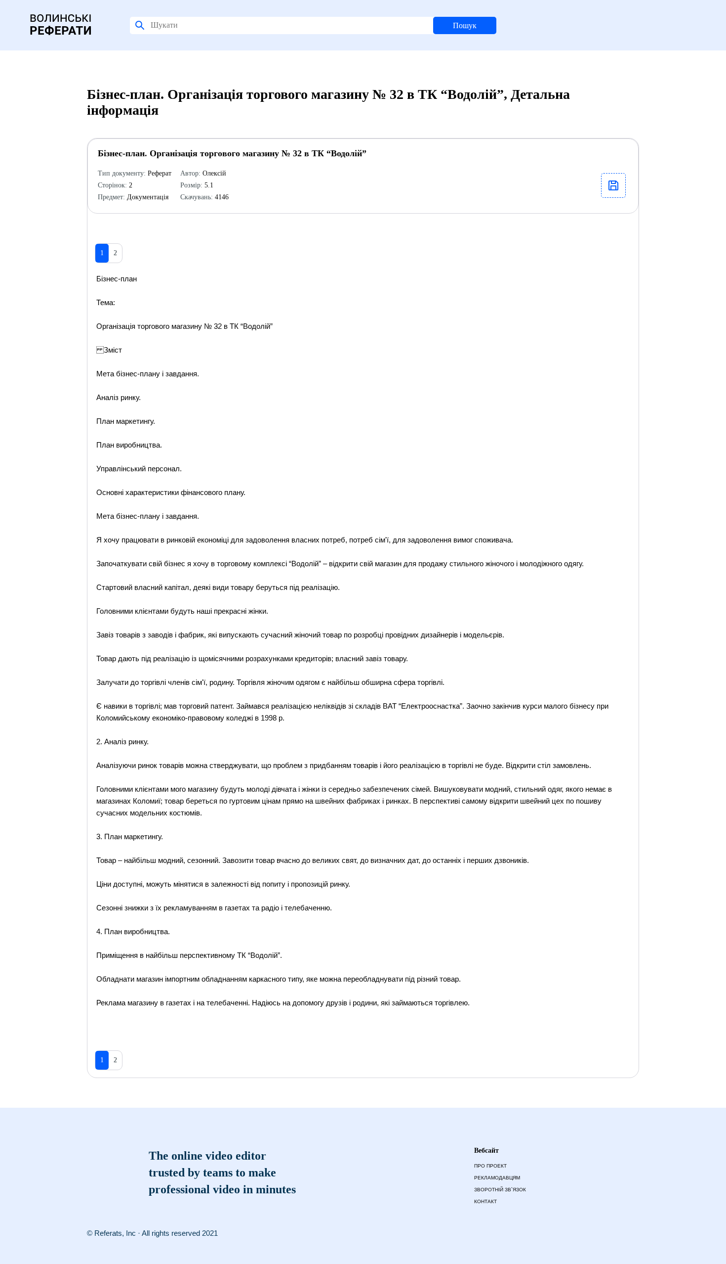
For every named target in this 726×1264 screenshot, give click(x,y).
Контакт (485, 1201)
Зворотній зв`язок (500, 1189)
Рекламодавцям (497, 1177)
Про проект (490, 1166)
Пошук (465, 25)
